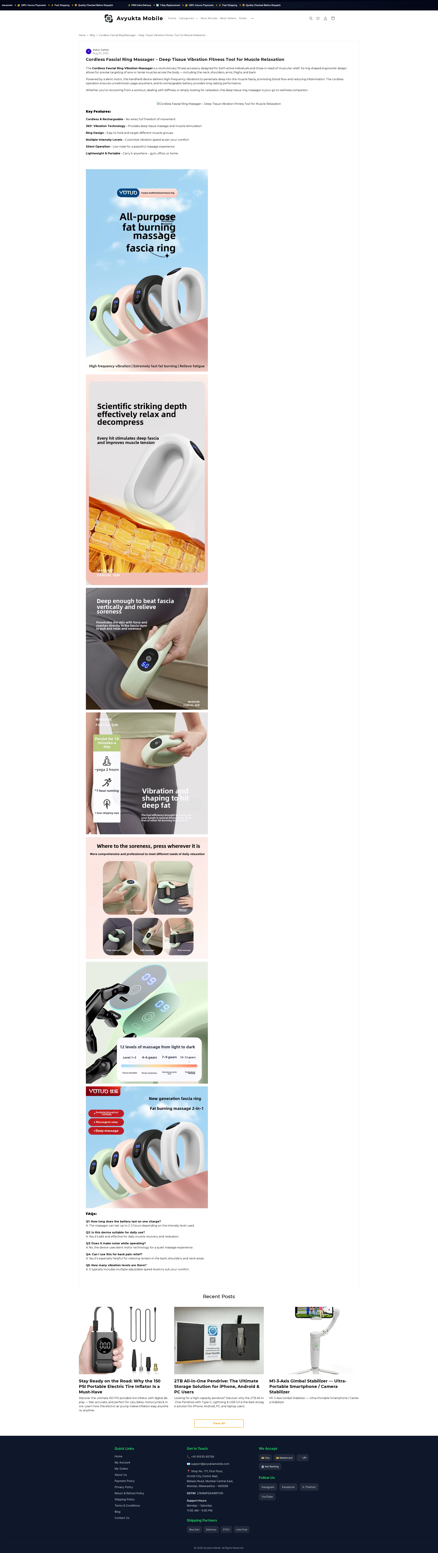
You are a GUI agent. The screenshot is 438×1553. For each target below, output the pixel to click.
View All (219, 1423)
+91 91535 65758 (202, 1456)
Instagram (268, 1487)
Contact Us (122, 1517)
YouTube (267, 1496)
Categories (186, 18)
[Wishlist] (317, 18)
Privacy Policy (124, 1487)
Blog (92, 35)
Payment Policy (125, 1481)
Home (172, 18)
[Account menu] (325, 18)
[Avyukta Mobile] (109, 18)
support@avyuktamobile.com (210, 1463)
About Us (121, 1474)
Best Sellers (228, 18)
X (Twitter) (309, 1487)
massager (102, 1225)
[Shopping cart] (333, 18)
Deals (243, 18)
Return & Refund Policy (129, 1493)
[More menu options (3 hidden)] (252, 18)
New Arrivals (209, 18)
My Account (122, 1462)
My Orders (121, 1468)
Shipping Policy (125, 1499)
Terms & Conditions (127, 1505)
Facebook (288, 1487)
